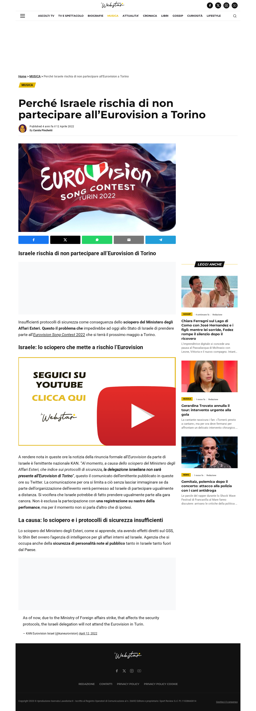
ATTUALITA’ (131, 15)
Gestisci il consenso (227, 701)
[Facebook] (210, 5)
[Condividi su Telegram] (160, 240)
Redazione (87, 684)
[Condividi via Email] (129, 240)
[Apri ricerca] (235, 16)
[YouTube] (235, 5)
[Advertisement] (128, 47)
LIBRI (164, 15)
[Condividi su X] (65, 240)
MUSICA (112, 15)
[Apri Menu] (22, 16)
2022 (59, 334)
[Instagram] (226, 5)
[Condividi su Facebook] (33, 240)
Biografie (95, 15)
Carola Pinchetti (42, 130)
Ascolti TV (46, 15)
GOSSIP (178, 15)
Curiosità (195, 15)
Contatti (105, 684)
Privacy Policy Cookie (161, 684)
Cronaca (150, 15)
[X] (218, 5)
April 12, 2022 (88, 633)
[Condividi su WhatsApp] (97, 240)
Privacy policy (128, 684)
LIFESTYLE (214, 15)
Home (22, 76)
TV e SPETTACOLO (71, 15)
